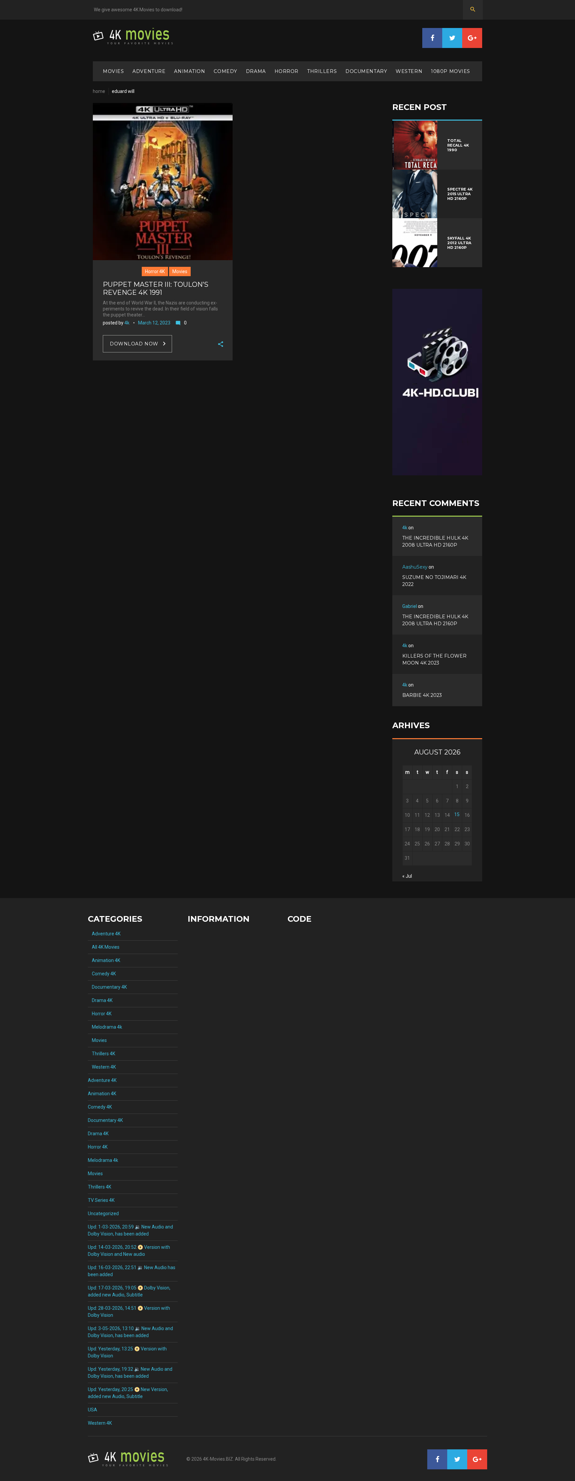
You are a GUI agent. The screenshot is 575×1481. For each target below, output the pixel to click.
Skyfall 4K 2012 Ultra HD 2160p (459, 243)
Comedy (225, 71)
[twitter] (452, 38)
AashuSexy (415, 567)
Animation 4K (104, 960)
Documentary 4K (107, 987)
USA (92, 1409)
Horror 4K (155, 271)
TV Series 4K (101, 1200)
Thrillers (322, 71)
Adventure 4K (104, 933)
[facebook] (432, 38)
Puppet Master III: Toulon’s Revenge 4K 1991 (155, 288)
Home (99, 91)
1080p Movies (450, 71)
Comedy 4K (102, 973)
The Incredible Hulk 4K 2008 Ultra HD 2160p (435, 541)
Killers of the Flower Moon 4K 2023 (434, 659)
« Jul (407, 876)
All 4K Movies (103, 947)
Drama (256, 71)
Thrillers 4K (101, 1053)
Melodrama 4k (105, 1027)
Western (409, 71)
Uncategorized (103, 1213)
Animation (189, 71)
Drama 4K (100, 1000)
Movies (113, 71)
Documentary (366, 71)
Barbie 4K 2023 (422, 695)
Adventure (148, 71)
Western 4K (102, 1067)
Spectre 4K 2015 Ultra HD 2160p (460, 194)
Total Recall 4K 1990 (458, 145)
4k (126, 322)
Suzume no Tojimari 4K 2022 (434, 580)
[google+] (472, 38)
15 (457, 814)
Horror (286, 71)
